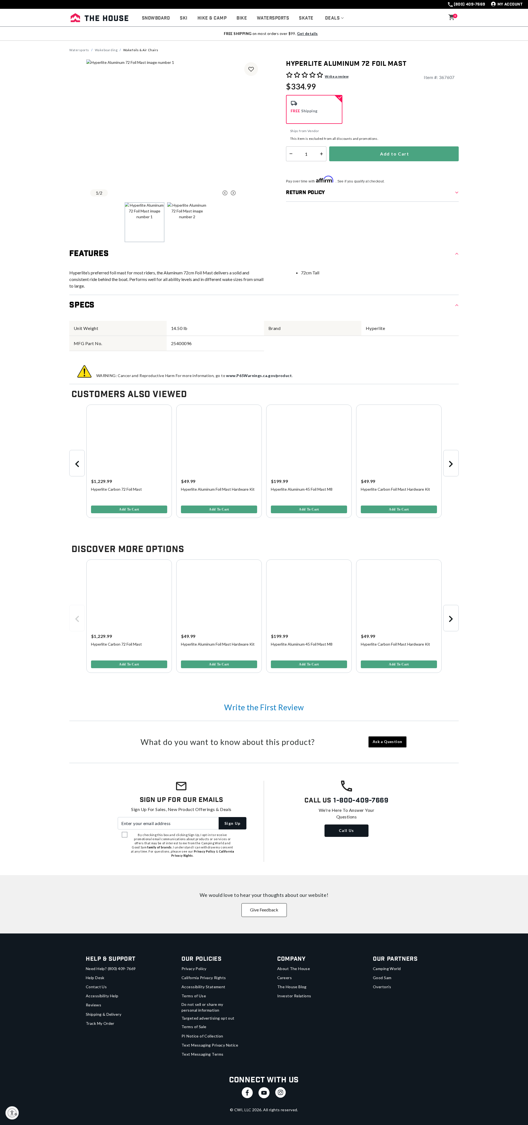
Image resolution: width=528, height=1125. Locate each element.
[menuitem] (156, 18)
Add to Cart (394, 153)
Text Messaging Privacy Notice (210, 1045)
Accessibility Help (102, 995)
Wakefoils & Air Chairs (140, 50)
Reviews (93, 1005)
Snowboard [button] (156, 18)
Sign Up (232, 823)
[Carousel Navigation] (204, 192)
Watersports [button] (273, 18)
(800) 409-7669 (469, 4)
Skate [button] (306, 18)
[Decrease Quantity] (289, 154)
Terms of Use (194, 995)
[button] (334, 18)
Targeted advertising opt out (208, 1018)
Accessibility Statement (204, 986)
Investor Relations (294, 995)
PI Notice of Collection (202, 1036)
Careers (284, 977)
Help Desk (95, 977)
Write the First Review (264, 707)
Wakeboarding (106, 50)
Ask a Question (387, 741)
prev (77, 463)
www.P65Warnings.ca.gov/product (259, 375)
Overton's (382, 986)
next (451, 463)
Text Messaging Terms (202, 1054)
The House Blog (292, 986)
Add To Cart (129, 509)
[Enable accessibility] (12, 1112)
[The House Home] (99, 17)
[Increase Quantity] (322, 154)
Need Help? (111, 968)
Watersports (79, 50)
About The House (293, 968)
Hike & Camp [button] (212, 18)
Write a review (336, 76)
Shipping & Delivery (103, 1014)
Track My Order (100, 1023)
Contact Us (96, 986)
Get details (307, 33)
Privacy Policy (194, 968)
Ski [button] (183, 18)
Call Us (346, 830)
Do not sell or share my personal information (202, 1007)
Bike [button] (242, 18)
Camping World (387, 968)
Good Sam (382, 977)
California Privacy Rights (204, 977)
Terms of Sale (194, 1026)
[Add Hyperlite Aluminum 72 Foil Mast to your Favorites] (251, 69)
